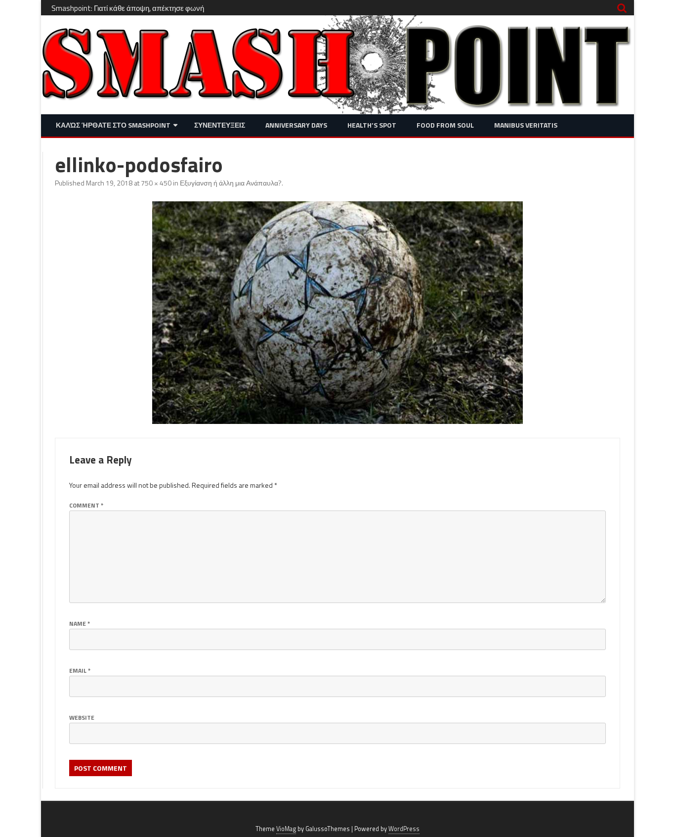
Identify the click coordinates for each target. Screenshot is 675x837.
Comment (86, 505)
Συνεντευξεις (219, 125)
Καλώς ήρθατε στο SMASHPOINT (113, 125)
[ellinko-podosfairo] (337, 312)
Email (79, 670)
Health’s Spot (371, 125)
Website (81, 717)
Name (79, 623)
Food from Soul (445, 125)
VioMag (286, 829)
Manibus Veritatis (525, 125)
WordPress (404, 829)
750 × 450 (156, 183)
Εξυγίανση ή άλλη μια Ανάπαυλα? (231, 183)
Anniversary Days (296, 125)
